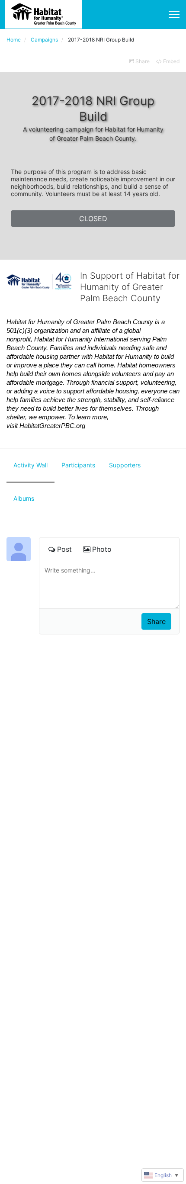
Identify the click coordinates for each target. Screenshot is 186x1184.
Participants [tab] (78, 465)
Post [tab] (64, 549)
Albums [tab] (23, 498)
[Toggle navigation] (174, 14)
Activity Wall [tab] (30, 465)
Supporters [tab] (125, 465)
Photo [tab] (102, 549)
